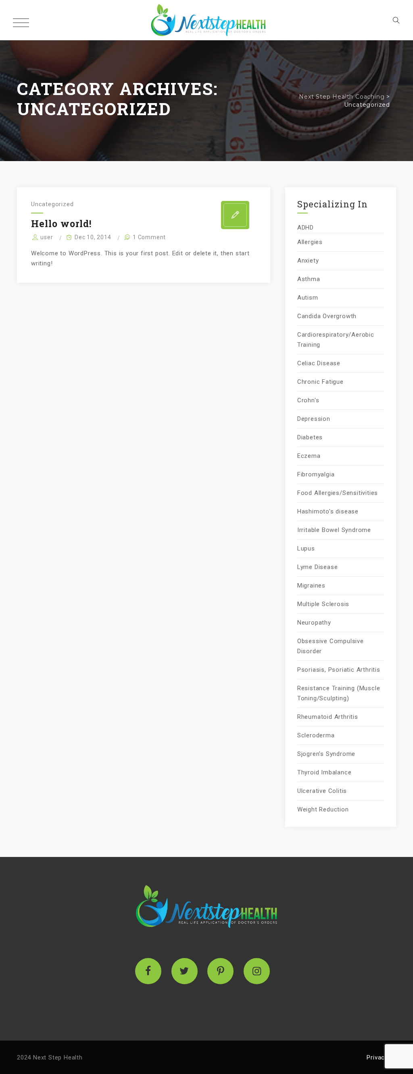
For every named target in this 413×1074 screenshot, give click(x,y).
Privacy (377, 1057)
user (46, 237)
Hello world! (61, 223)
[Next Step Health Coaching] (206, 20)
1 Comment (149, 237)
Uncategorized (52, 204)
